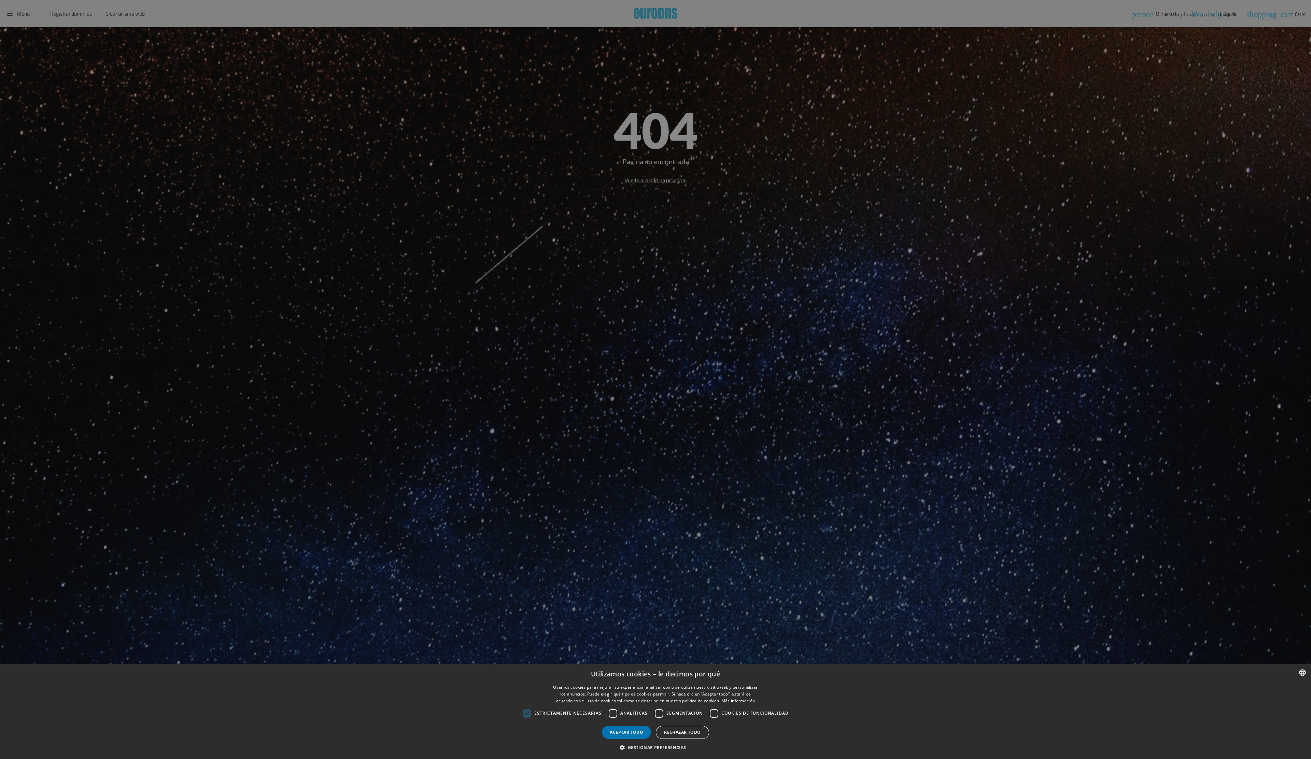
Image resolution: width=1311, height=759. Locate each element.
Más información (738, 701)
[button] (655, 747)
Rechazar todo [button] (682, 732)
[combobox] (1302, 672)
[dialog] (655, 711)
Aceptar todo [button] (626, 732)
